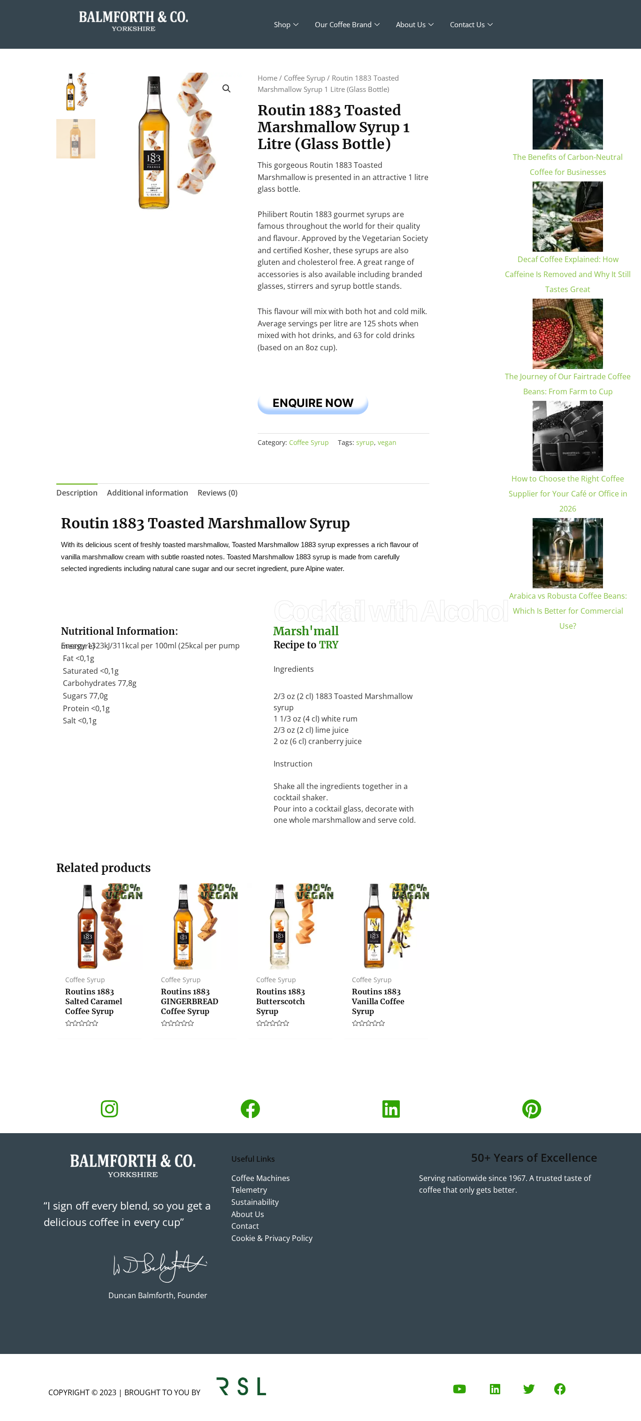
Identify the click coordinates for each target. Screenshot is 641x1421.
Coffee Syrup (304, 78)
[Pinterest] (531, 1108)
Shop (282, 24)
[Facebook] (250, 1108)
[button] (226, 88)
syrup (365, 442)
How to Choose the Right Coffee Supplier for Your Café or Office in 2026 (568, 494)
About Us (411, 24)
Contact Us (467, 24)
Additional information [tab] (147, 493)
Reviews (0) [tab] (217, 493)
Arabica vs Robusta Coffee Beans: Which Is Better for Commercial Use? (568, 611)
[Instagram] (109, 1108)
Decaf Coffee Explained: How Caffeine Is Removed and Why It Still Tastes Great (568, 274)
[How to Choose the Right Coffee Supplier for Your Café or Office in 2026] (568, 436)
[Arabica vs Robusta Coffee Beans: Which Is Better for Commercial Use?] (568, 553)
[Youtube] (459, 1389)
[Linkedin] (391, 1108)
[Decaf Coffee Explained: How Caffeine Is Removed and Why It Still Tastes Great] (568, 216)
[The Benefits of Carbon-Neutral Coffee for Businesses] (568, 114)
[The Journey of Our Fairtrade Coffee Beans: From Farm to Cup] (568, 334)
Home (267, 78)
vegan (387, 442)
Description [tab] (77, 493)
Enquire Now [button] (313, 403)
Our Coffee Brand (343, 24)
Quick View (99, 960)
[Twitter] (529, 1389)
